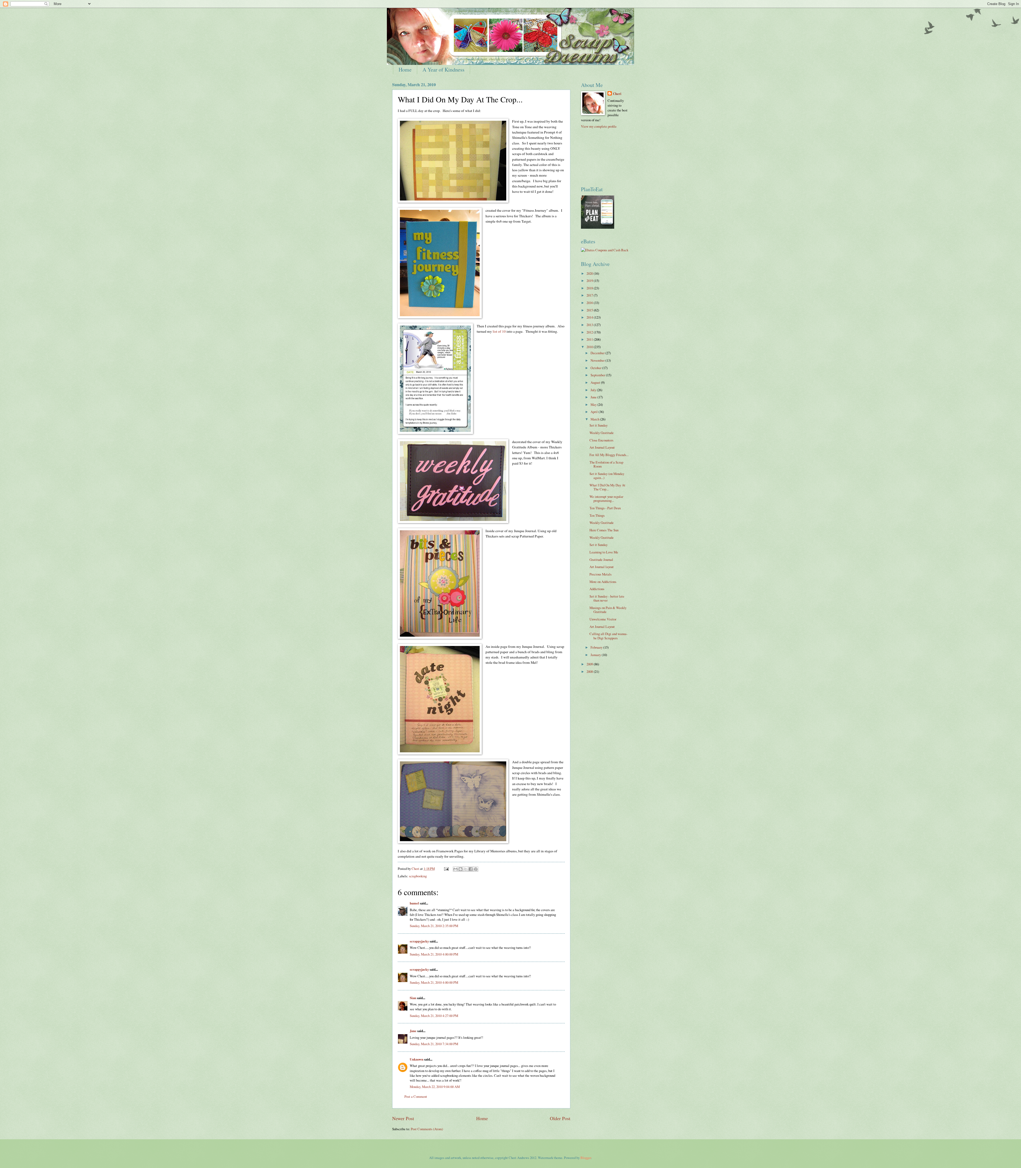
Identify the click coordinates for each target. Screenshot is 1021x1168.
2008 (590, 671)
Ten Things (597, 515)
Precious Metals (600, 574)
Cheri (617, 93)
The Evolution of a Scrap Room (606, 464)
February (597, 647)
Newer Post (403, 1118)
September (598, 375)
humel (414, 903)
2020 (590, 273)
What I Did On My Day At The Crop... (607, 487)
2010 (590, 346)
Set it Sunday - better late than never (606, 598)
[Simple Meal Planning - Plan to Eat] (597, 227)
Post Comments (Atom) (427, 1129)
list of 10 (499, 331)
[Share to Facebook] (470, 869)
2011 (590, 339)
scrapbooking (418, 876)
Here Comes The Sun (603, 530)
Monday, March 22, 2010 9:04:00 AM (435, 1086)
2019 (590, 280)
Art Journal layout (601, 566)
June (594, 397)
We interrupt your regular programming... (606, 498)
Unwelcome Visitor (602, 619)
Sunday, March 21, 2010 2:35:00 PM (434, 925)
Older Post (560, 1118)
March (595, 419)
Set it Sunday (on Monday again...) (606, 475)
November (598, 360)
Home (405, 69)
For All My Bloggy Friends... (609, 454)
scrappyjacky (419, 941)
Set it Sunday (598, 425)
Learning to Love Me (603, 552)
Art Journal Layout (602, 447)
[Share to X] (465, 869)
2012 (590, 332)
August (596, 382)
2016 (590, 302)
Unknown (416, 1059)
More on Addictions (602, 581)
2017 (590, 295)
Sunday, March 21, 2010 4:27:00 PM (434, 1015)
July (594, 389)
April (595, 411)
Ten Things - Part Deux (605, 508)
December (598, 353)
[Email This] (455, 869)
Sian (413, 997)
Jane (413, 1030)
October (596, 367)
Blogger (585, 1157)
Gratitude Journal (601, 559)
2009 (590, 664)
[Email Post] (446, 868)
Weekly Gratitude (601, 432)
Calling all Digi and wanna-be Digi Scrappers (608, 635)
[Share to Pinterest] (475, 869)
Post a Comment (415, 1096)
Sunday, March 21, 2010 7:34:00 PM (434, 1043)
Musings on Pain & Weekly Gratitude (607, 609)
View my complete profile (599, 126)
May (594, 404)
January (596, 654)
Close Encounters (601, 440)
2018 (590, 288)
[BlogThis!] (460, 869)
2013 (590, 324)
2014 (590, 317)
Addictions (596, 588)
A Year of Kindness (443, 69)
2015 (590, 310)
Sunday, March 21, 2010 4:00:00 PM (434, 954)
